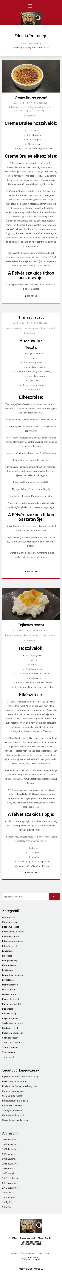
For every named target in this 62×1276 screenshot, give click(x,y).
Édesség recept (34, 43)
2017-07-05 (18, 630)
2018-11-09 (18, 323)
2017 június (7, 1207)
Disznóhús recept (10, 927)
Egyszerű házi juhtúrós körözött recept (20, 1076)
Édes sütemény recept (39, 107)
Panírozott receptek (11, 1004)
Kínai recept (7, 970)
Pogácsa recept (9, 1013)
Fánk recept (7, 951)
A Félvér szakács (39, 103)
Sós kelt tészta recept (12, 1023)
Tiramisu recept (31, 317)
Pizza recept (8, 1009)
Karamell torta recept (12, 1105)
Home (23, 43)
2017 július (7, 1202)
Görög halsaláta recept (13, 1115)
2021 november (9, 1159)
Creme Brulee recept (31, 97)
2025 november (9, 1139)
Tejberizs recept (31, 625)
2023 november (9, 1144)
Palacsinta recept (10, 999)
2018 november (9, 1183)
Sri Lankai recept (10, 1038)
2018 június (7, 1192)
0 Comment (30, 116)
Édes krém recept (17, 107)
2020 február (8, 1173)
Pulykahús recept (10, 1018)
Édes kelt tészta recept (13, 931)
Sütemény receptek (31, 1244)
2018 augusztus (10, 1188)
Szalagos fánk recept (12, 1110)
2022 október (8, 1154)
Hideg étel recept (10, 960)
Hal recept (7, 956)
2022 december (9, 1149)
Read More (31, 296)
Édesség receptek (31, 1242)
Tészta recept (8, 1052)
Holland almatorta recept (14, 1081)
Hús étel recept (9, 965)
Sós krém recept (10, 1028)
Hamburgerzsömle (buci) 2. (15, 1101)
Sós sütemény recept (12, 1033)
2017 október (8, 1197)
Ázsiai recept (8, 917)
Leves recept (8, 980)
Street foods (44, 1238)
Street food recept (11, 1042)
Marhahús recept (10, 985)
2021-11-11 (18, 103)
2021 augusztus (10, 1164)
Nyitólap (13, 1238)
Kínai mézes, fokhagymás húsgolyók (19, 1086)
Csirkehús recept (10, 922)
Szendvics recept (10, 1047)
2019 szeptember (10, 1178)
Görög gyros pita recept (13, 1091)
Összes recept (38, 111)
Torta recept (8, 1057)
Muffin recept (8, 989)
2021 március (8, 1168)
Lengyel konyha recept (13, 975)
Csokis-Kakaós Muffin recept (15, 1120)
